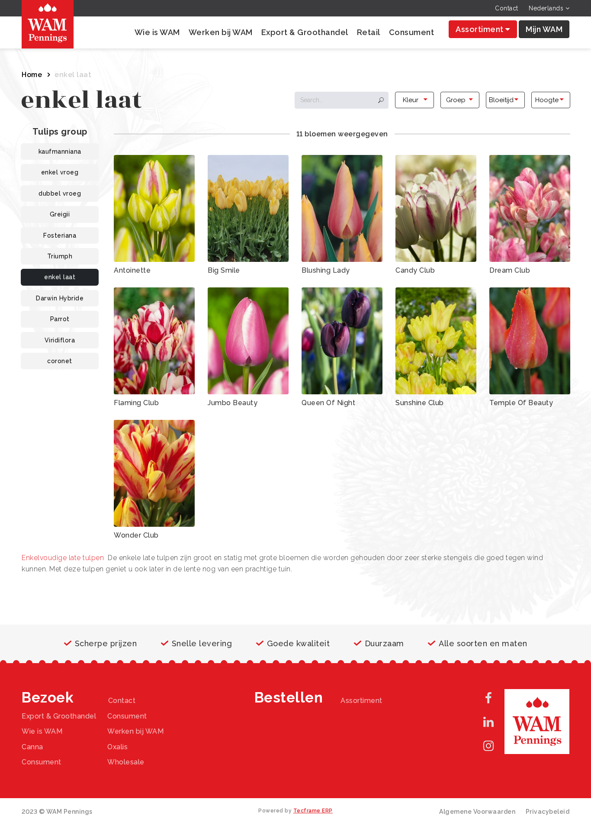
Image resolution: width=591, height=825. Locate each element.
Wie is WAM (157, 32)
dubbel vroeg (60, 193)
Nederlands (547, 8)
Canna (32, 747)
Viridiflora (60, 340)
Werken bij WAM (221, 32)
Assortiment (480, 29)
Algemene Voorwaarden (477, 811)
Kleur (410, 100)
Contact (506, 8)
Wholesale (126, 762)
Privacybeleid (548, 811)
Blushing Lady (326, 270)
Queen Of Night (328, 403)
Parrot (60, 319)
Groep (456, 100)
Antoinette (132, 270)
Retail (368, 32)
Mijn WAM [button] (544, 29)
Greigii (60, 214)
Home (32, 75)
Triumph (60, 256)
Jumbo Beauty (232, 403)
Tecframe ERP (313, 811)
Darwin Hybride (60, 298)
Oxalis (117, 747)
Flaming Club (136, 403)
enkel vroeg (60, 172)
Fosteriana (59, 235)
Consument (411, 32)
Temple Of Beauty (521, 403)
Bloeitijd (501, 100)
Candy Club (415, 270)
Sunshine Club (419, 403)
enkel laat (59, 277)
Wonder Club (136, 535)
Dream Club (509, 270)
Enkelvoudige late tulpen (63, 558)
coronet (59, 361)
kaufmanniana (60, 151)
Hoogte (547, 100)
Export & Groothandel (304, 32)
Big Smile (224, 270)
